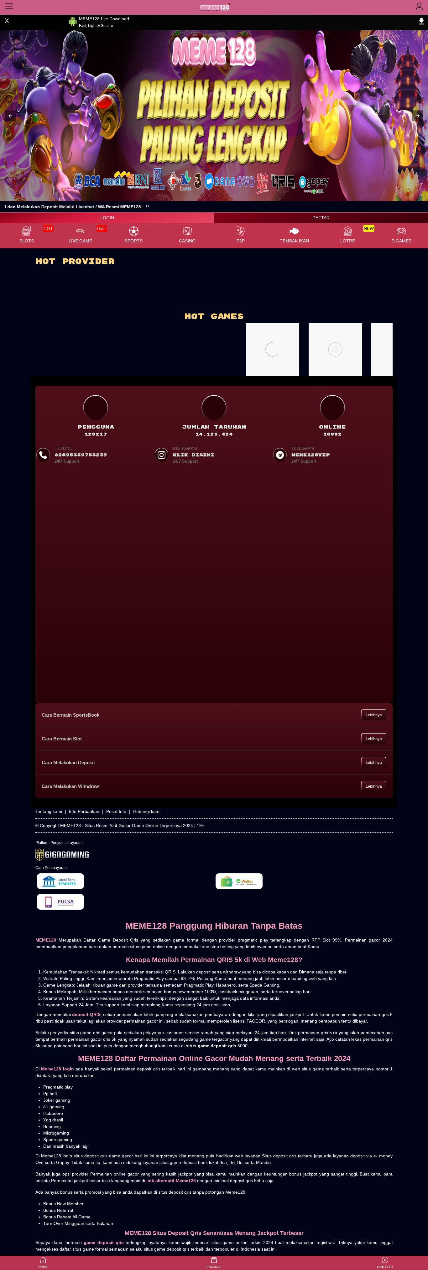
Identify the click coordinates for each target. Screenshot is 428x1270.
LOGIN (107, 217)
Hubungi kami (146, 811)
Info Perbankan (84, 811)
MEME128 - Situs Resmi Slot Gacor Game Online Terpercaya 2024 (126, 825)
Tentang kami (48, 811)
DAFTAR (321, 217)
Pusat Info (116, 811)
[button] (10, 115)
